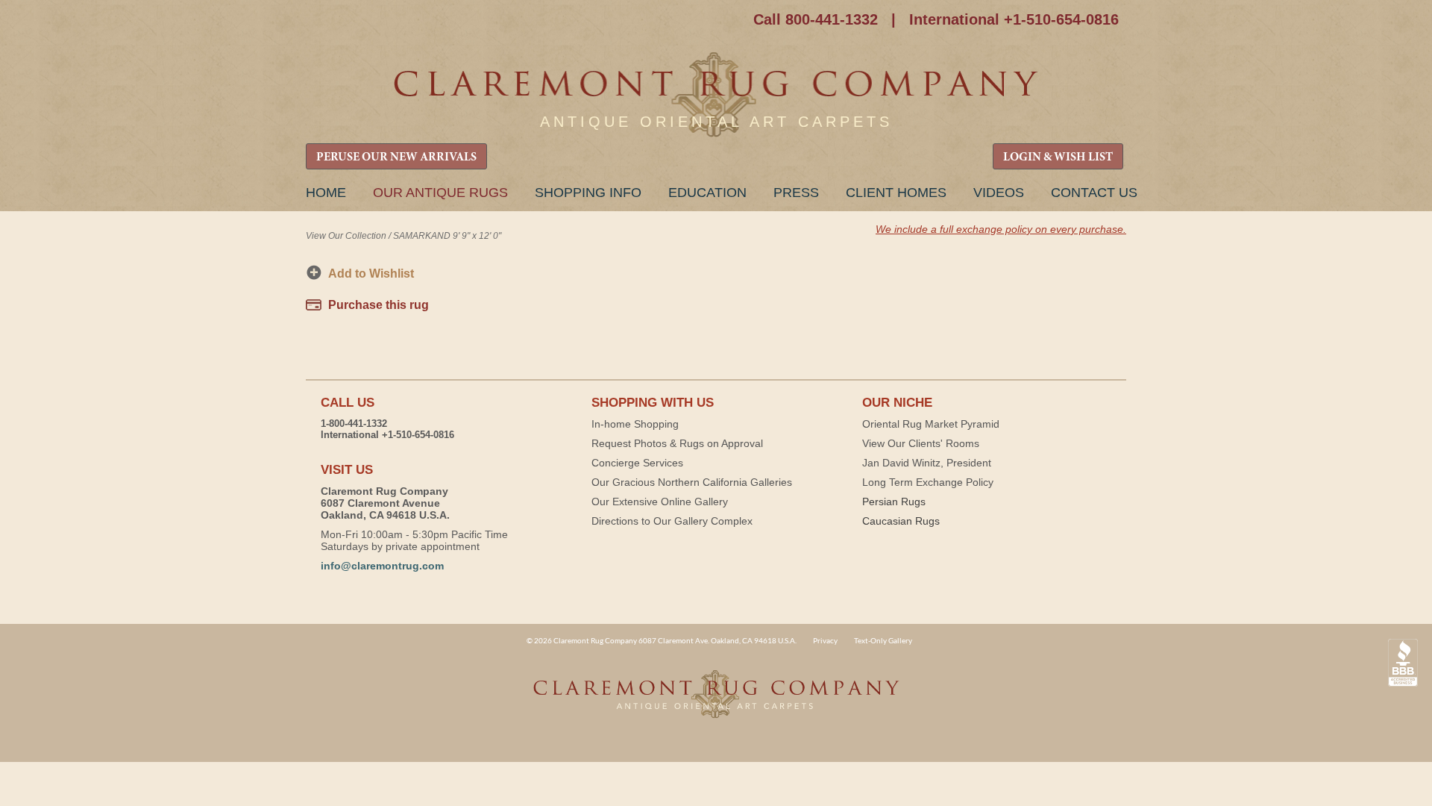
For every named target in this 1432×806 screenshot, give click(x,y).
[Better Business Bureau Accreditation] (1403, 663)
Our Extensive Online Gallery (659, 501)
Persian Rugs (894, 501)
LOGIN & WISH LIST (1058, 157)
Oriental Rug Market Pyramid (930, 424)
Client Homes (896, 192)
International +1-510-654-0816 (1014, 19)
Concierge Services (637, 463)
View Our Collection (346, 236)
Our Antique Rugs (440, 192)
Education (707, 192)
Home (326, 192)
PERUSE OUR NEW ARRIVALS (396, 157)
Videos (998, 192)
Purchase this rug (378, 305)
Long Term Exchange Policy (927, 482)
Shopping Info (588, 192)
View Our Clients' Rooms (920, 443)
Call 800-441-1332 (815, 19)
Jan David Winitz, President (926, 463)
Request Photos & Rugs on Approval (677, 443)
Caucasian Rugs (901, 521)
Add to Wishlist (371, 273)
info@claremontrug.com (382, 566)
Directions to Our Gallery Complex (672, 521)
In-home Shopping (635, 424)
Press (796, 192)
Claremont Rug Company (716, 95)
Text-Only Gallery (883, 640)
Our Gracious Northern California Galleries (691, 482)
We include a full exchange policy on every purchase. (1001, 229)
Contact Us (1094, 192)
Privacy (825, 640)
